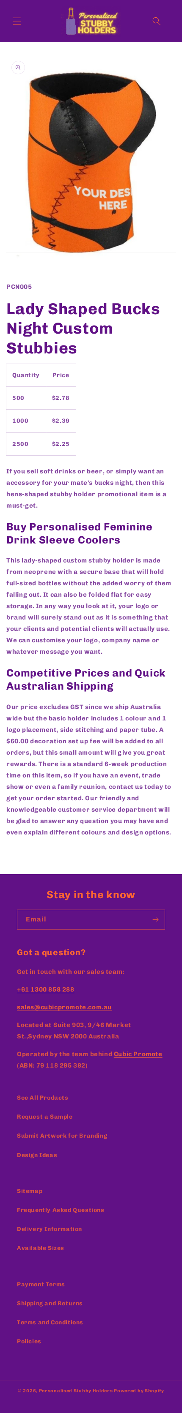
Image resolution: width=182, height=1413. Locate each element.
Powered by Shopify (139, 1391)
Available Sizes (40, 1248)
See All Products (43, 1097)
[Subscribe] (155, 919)
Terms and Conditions (50, 1322)
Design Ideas (37, 1155)
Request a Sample (45, 1116)
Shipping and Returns (50, 1303)
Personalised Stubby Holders (76, 1391)
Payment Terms (41, 1284)
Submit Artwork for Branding (62, 1135)
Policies (29, 1341)
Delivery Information (49, 1229)
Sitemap (29, 1191)
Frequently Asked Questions (61, 1210)
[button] (17, 21)
